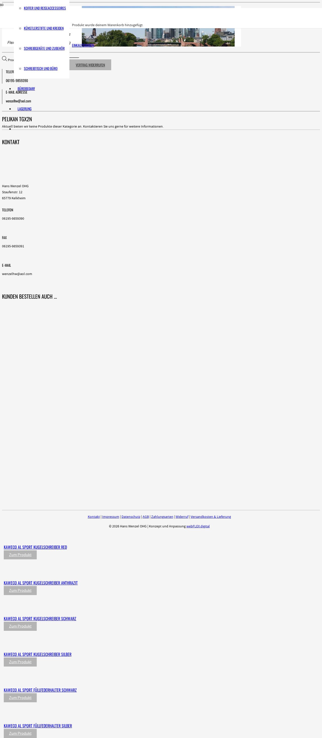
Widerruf (182, 517)
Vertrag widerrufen (90, 64)
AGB (146, 517)
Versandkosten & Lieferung (211, 517)
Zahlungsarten (162, 517)
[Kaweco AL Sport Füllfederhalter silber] (109, 715)
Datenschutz (131, 517)
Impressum (110, 517)
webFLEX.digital (198, 526)
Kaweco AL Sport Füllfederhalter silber (38, 726)
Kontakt (94, 517)
